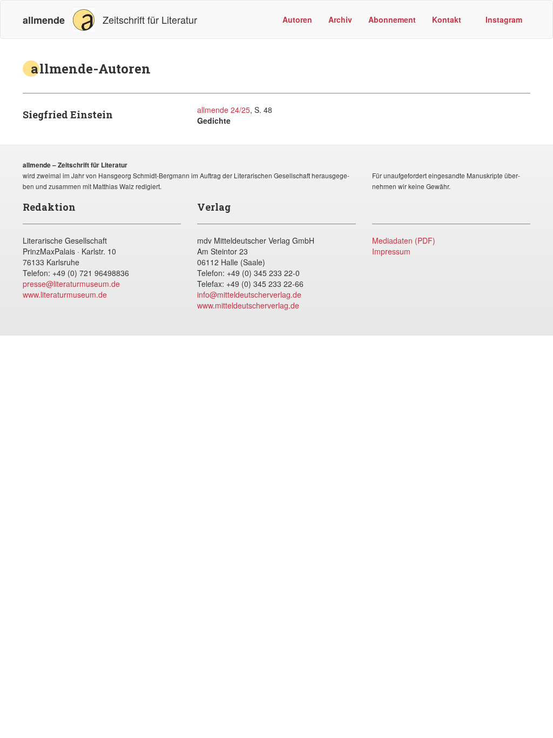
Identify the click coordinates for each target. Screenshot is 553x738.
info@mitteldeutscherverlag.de (249, 294)
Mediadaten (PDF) (403, 240)
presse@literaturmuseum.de (71, 283)
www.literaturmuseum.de (65, 294)
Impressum (391, 251)
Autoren (297, 19)
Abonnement (392, 19)
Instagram (502, 19)
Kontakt (446, 19)
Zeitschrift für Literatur (110, 19)
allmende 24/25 (223, 109)
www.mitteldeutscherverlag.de (248, 305)
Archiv (340, 19)
